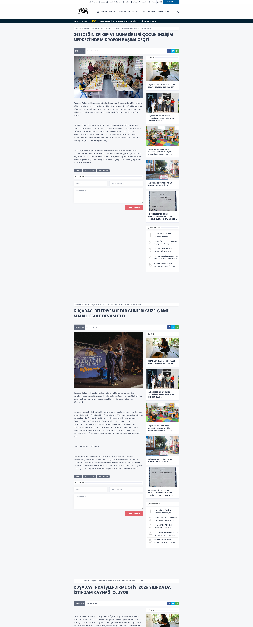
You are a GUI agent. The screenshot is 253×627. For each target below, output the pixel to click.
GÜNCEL (104, 12)
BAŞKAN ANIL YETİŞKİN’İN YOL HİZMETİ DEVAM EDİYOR (116, 21)
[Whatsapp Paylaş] (177, 51)
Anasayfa (78, 28)
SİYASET (135, 12)
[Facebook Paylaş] (169, 51)
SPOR (143, 12)
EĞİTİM (160, 12)
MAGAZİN (151, 12)
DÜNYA (167, 12)
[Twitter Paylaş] (173, 51)
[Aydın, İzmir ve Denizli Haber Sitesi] (83, 12)
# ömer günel (103, 170)
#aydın (78, 170)
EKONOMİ (113, 12)
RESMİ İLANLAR (124, 12)
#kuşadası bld (89, 170)
